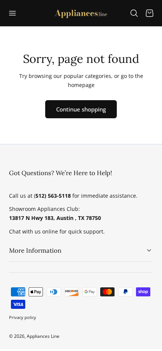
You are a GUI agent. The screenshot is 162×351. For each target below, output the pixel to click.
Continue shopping (81, 109)
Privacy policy (22, 317)
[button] (12, 13)
